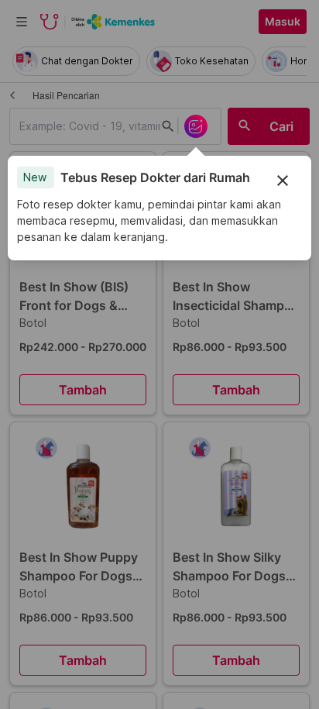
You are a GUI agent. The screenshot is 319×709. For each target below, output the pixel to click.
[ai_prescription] (195, 126)
